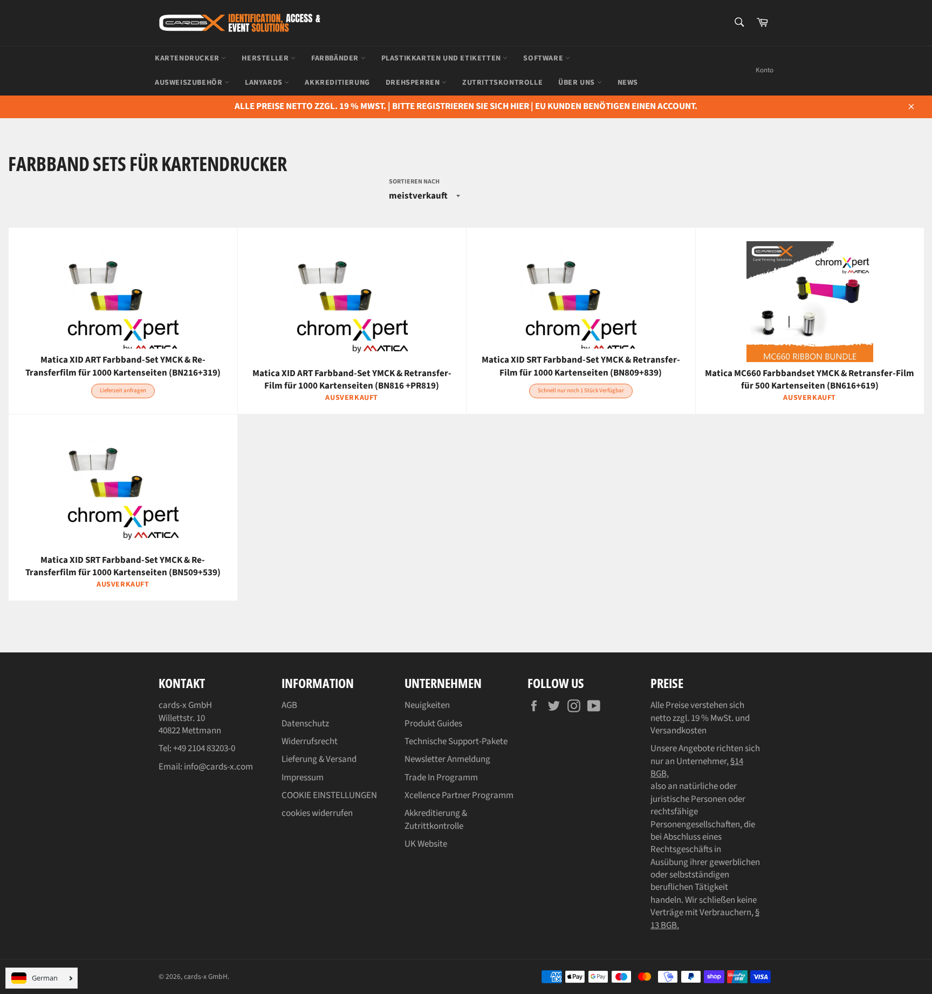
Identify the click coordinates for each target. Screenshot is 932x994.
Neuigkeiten (427, 705)
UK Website (426, 844)
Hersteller (266, 58)
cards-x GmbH (206, 976)
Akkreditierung (337, 82)
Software (544, 58)
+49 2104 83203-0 (204, 748)
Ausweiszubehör (189, 82)
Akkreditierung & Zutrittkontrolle (436, 819)
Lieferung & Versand (319, 759)
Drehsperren (414, 82)
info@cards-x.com (218, 766)
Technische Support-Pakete (456, 741)
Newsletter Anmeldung (447, 759)
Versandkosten (678, 730)
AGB (289, 705)
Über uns (577, 82)
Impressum (303, 777)
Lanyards (264, 82)
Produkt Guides (433, 723)
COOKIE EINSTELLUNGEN (329, 795)
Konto (764, 70)
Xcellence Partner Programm (459, 795)
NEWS (628, 82)
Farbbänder (336, 58)
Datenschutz (305, 723)
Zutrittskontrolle (502, 82)
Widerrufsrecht (310, 741)
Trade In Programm (441, 777)
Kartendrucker (188, 58)
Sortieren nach (414, 182)
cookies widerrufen (317, 813)
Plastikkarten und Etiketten (442, 58)
